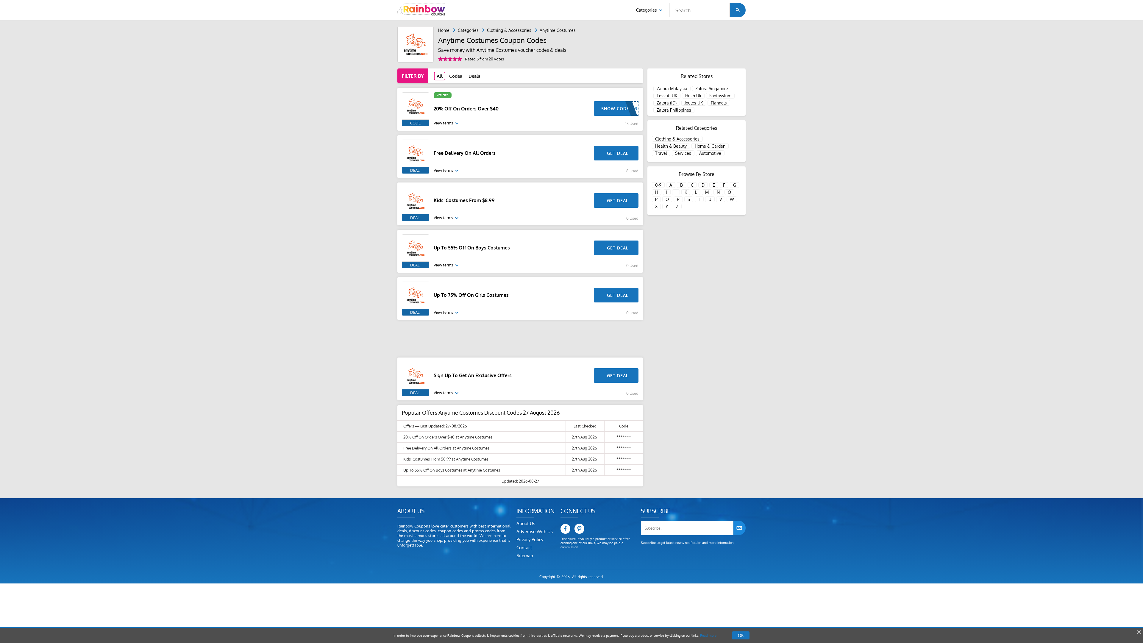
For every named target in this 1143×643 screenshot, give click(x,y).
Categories (647, 10)
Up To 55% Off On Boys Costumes (472, 248)
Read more (708, 635)
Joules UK (694, 102)
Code (415, 123)
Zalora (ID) (667, 102)
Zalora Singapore (711, 88)
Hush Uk (693, 95)
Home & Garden (710, 146)
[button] (738, 10)
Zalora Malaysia (672, 88)
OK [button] (741, 635)
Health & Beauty (671, 146)
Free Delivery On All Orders (465, 153)
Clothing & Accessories (509, 30)
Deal (414, 170)
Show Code (615, 108)
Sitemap (524, 555)
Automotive (710, 153)
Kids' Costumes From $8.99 (464, 200)
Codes (455, 76)
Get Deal (617, 153)
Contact (524, 547)
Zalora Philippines (674, 110)
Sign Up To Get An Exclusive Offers (473, 375)
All (440, 76)
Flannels (719, 102)
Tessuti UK (667, 95)
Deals (474, 76)
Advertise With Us (534, 531)
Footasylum (720, 95)
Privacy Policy (529, 539)
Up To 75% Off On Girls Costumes (471, 295)
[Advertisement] (520, 338)
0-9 (658, 185)
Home (443, 30)
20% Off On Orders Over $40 (466, 109)
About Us (525, 523)
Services (683, 153)
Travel (661, 153)
